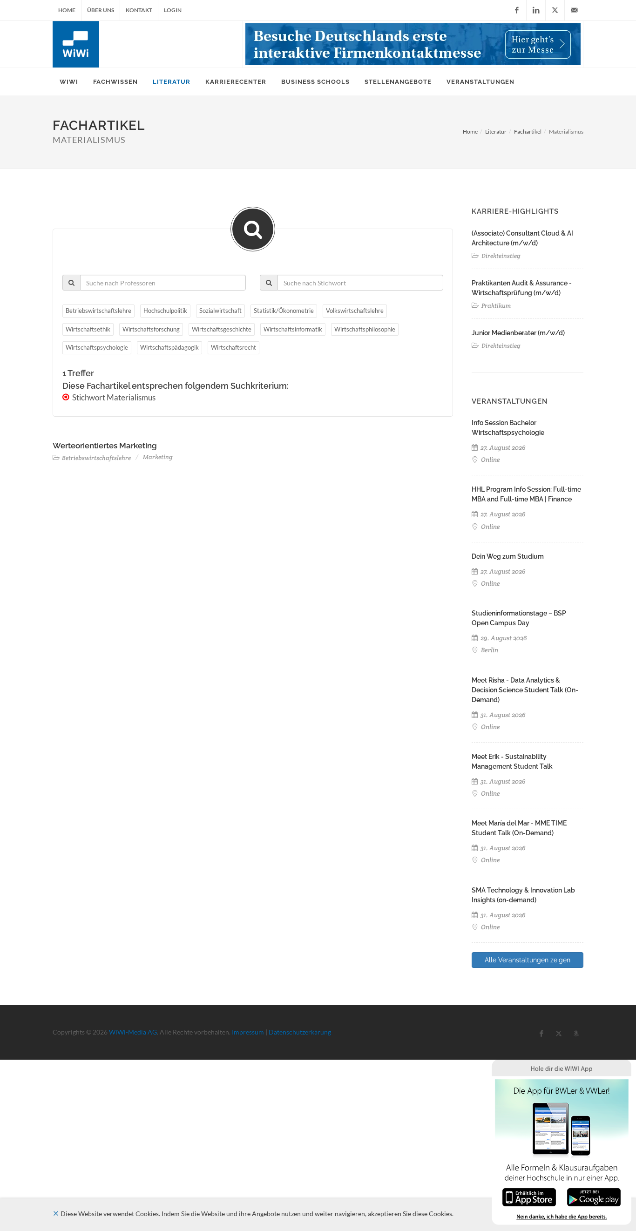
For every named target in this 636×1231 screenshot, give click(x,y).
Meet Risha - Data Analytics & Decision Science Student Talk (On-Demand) (525, 689)
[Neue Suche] (252, 229)
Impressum (248, 1032)
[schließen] (56, 1213)
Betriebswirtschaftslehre (98, 310)
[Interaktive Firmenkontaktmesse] (413, 44)
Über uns (100, 10)
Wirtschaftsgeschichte (221, 329)
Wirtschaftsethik (88, 329)
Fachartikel (527, 131)
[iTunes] (529, 1196)
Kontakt (139, 10)
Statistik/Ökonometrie (284, 310)
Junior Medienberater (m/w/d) (518, 333)
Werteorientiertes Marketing (105, 445)
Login (173, 10)
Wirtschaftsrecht (233, 347)
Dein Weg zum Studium (508, 556)
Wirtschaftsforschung (151, 329)
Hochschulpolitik (165, 310)
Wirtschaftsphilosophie (364, 329)
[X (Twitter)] (555, 10)
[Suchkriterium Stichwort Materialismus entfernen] (66, 397)
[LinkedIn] (536, 10)
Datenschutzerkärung (300, 1032)
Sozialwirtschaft (220, 310)
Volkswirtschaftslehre (355, 310)
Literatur (496, 131)
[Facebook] (516, 10)
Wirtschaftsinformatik (293, 329)
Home (66, 10)
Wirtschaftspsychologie (97, 347)
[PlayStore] (594, 1196)
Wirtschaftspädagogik (169, 347)
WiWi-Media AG (133, 1032)
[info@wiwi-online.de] (574, 10)
